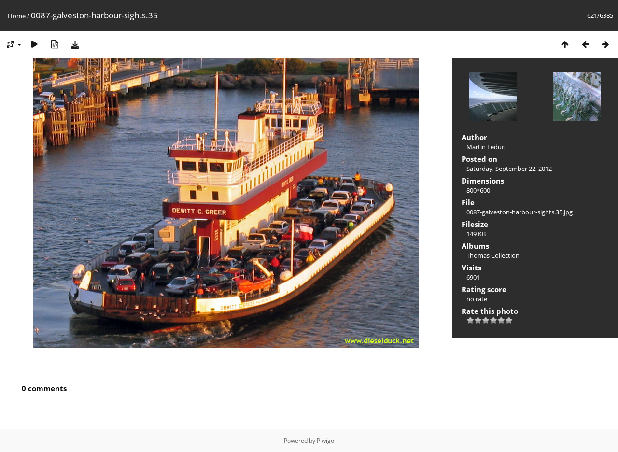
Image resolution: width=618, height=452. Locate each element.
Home (17, 16)
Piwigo (325, 441)
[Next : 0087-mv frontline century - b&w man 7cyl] (605, 44)
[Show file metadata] (54, 44)
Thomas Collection (493, 255)
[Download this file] (75, 44)
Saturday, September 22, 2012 (509, 168)
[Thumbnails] (565, 44)
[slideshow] (34, 44)
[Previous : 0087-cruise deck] (585, 44)
